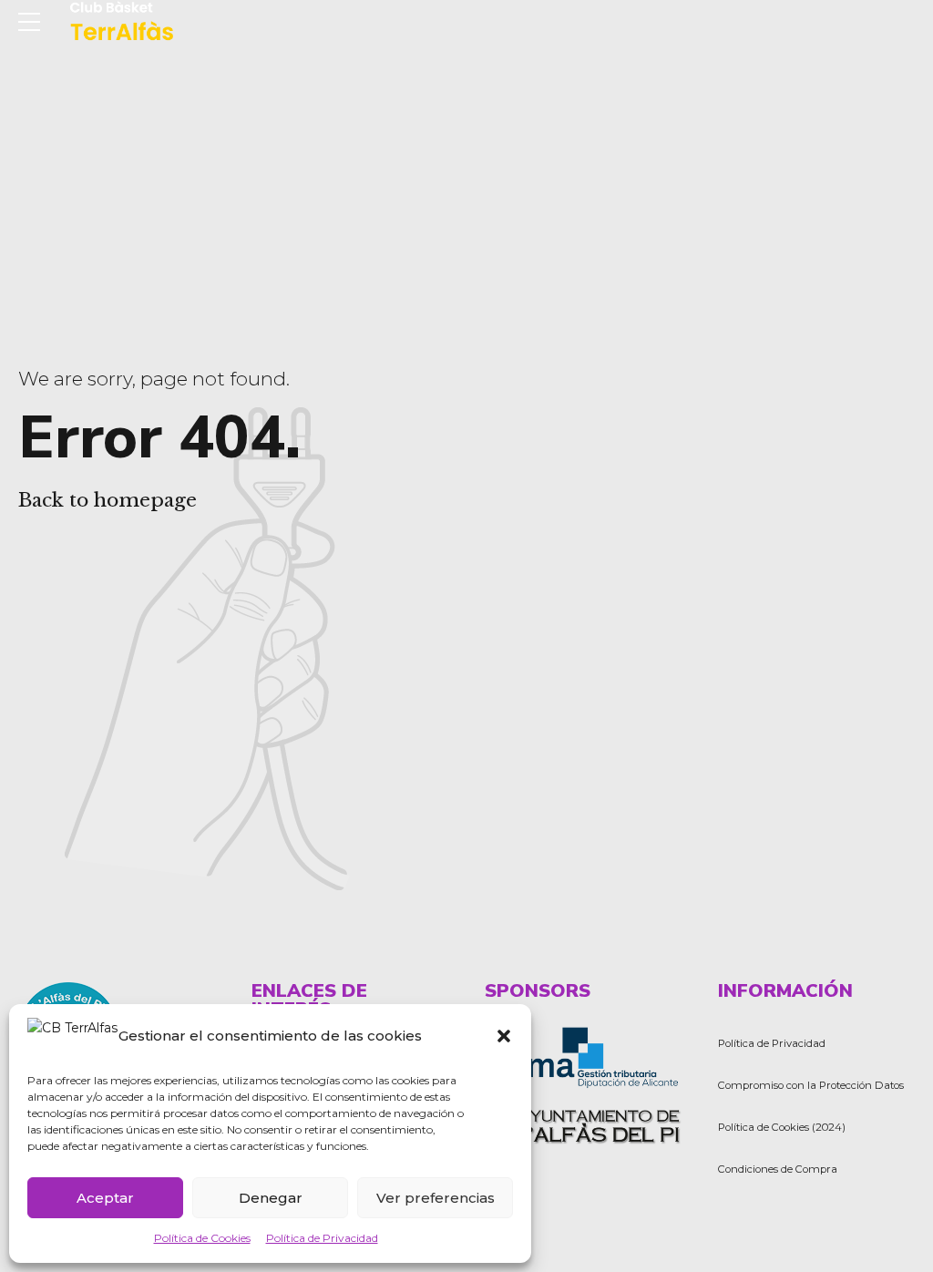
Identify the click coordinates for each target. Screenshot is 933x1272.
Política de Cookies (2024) (782, 1127)
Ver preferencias (435, 1197)
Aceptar (105, 1197)
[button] (504, 1036)
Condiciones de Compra (777, 1169)
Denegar (270, 1197)
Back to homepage (107, 500)
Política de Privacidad (322, 1238)
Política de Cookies (202, 1238)
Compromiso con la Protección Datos (811, 1085)
